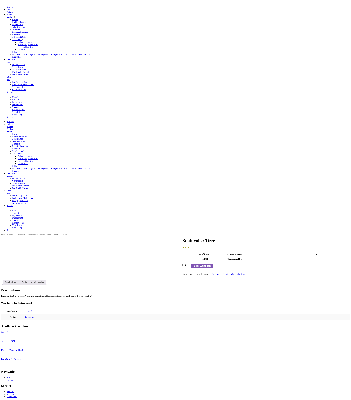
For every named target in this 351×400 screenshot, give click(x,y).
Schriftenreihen (18, 27)
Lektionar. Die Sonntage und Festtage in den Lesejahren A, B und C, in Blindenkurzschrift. (51, 54)
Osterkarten (23, 49)
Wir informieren (19, 89)
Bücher (15, 19)
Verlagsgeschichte (20, 87)
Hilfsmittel (16, 52)
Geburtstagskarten (25, 42)
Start (3, 235)
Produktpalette (18, 64)
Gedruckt (28, 311)
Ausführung (205, 254)
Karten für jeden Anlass (28, 44)
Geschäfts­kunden (11, 174)
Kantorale (16, 57)
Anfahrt (15, 99)
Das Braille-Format (20, 72)
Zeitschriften (17, 24)
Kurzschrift (29, 317)
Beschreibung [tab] (11, 282)
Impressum (17, 102)
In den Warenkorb (202, 266)
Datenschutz (17, 104)
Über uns (9, 192)
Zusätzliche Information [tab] (33, 282)
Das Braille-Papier (20, 74)
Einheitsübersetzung (20, 32)
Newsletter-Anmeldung (17, 113)
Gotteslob (16, 29)
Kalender (16, 34)
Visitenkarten (17, 67)
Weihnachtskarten (25, 47)
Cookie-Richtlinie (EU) (18, 108)
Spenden (10, 117)
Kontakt (15, 97)
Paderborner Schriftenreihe (39, 235)
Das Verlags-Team (20, 82)
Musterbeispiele (19, 69)
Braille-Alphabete (19, 22)
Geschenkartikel (19, 37)
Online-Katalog (10, 10)
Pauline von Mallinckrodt (23, 84)
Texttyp (204, 259)
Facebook (11, 380)
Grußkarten (17, 39)
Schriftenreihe (20, 235)
